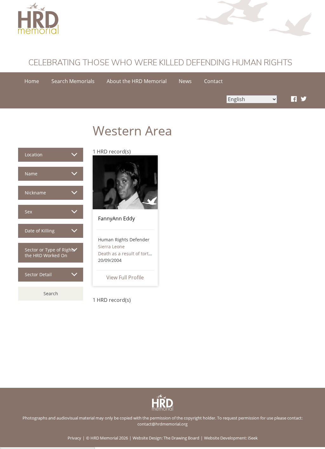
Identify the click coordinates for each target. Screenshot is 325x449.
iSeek (253, 438)
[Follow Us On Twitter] (304, 99)
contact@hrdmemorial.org (162, 424)
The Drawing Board (181, 438)
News (185, 81)
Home (31, 81)
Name (31, 174)
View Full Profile (125, 277)
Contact (213, 81)
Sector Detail (38, 274)
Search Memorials (73, 81)
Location (34, 155)
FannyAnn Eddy (116, 218)
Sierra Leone (111, 247)
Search (50, 293)
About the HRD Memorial (137, 81)
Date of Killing (40, 231)
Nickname (35, 193)
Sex (28, 212)
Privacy (74, 438)
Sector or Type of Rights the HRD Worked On (50, 252)
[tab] (50, 157)
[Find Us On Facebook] (294, 99)
